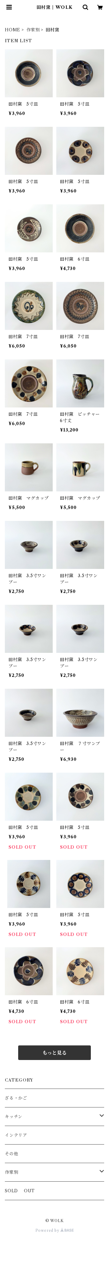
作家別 (33, 30)
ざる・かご (16, 1098)
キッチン (13, 1116)
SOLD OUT (20, 1190)
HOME (12, 30)
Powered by (48, 1230)
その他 (11, 1153)
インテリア (16, 1135)
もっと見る (54, 1053)
